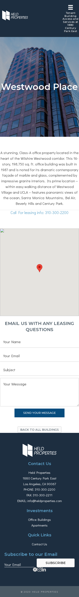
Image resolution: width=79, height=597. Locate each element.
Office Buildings (39, 519)
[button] (39, 429)
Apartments (39, 525)
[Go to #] (39, 570)
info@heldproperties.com (44, 501)
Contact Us (39, 544)
